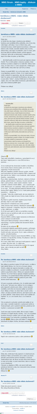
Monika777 (3, 375)
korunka (3, 28)
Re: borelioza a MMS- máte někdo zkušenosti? (17, 97)
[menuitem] (5, 9)
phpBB (13, 406)
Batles (2, 91)
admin (8, 20)
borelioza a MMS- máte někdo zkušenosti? (14, 17)
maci (2, 343)
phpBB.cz (22, 408)
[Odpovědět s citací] (31, 30)
